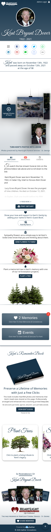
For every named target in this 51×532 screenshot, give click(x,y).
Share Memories (27, 521)
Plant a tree (25, 276)
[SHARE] (34, 52)
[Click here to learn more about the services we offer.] (25, 511)
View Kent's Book (25, 409)
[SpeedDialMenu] (45, 526)
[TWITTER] (34, 46)
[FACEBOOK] (17, 46)
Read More (25, 202)
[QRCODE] (8, 46)
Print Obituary (27, 206)
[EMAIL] (17, 52)
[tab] (11, 158)
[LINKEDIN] (8, 52)
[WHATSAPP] (42, 46)
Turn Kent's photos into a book (25, 147)
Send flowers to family (25, 242)
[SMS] (25, 52)
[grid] (25, 117)
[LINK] (42, 52)
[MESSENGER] (25, 46)
